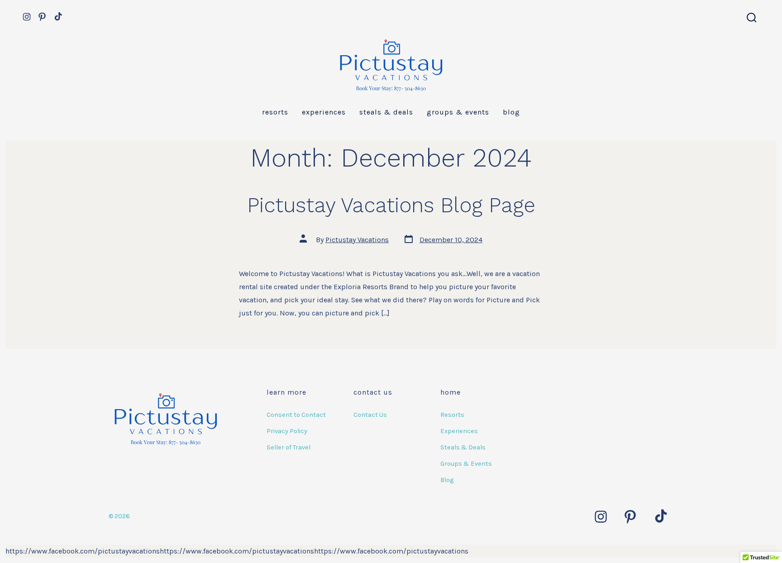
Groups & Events (458, 112)
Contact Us (370, 415)
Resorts (275, 112)
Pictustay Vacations (357, 239)
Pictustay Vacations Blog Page (391, 205)
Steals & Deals (386, 112)
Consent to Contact (296, 415)
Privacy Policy (287, 431)
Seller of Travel (288, 447)
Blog (511, 112)
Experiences (324, 112)
